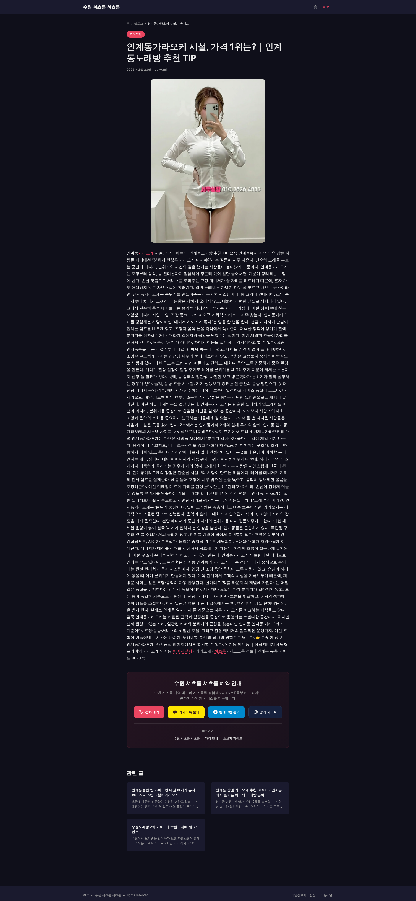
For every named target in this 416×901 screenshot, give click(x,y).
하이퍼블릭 (182, 651)
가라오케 (146, 253)
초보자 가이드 (232, 738)
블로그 (327, 7)
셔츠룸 (220, 651)
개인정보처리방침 (303, 895)
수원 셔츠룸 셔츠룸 (101, 7)
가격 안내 (211, 738)
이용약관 (327, 895)
